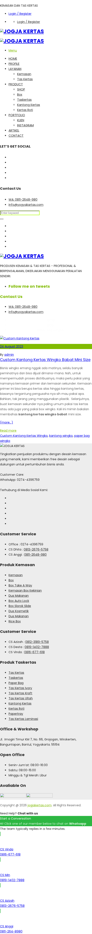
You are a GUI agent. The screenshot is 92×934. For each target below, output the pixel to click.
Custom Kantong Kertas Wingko (24, 436)
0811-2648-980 (35, 554)
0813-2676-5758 (36, 549)
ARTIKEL (14, 130)
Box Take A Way (20, 585)
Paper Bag (16, 683)
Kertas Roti (25, 110)
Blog (50, 325)
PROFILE (14, 64)
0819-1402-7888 (37, 647)
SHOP (21, 89)
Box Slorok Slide (20, 606)
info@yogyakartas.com (26, 205)
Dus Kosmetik (19, 611)
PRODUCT (16, 84)
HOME (13, 58)
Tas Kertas (25, 79)
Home (50, 320)
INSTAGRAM (25, 125)
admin (9, 354)
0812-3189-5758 (37, 642)
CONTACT (16, 135)
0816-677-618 (34, 652)
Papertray (16, 714)
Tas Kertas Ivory (20, 688)
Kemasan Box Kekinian (25, 590)
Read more (8, 430)
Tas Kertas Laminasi (23, 719)
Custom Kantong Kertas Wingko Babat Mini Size (45, 359)
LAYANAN (15, 69)
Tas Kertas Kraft (20, 693)
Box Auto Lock (19, 601)
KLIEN (20, 120)
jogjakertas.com (40, 805)
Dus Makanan (19, 596)
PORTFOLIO (17, 115)
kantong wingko (61, 436)
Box (19, 94)
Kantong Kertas (28, 105)
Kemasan (24, 74)
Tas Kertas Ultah (21, 698)
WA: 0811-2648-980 (23, 199)
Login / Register (20, 14)
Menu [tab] (13, 50)
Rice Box (15, 621)
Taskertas (24, 100)
